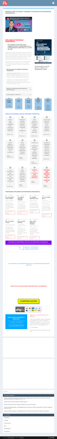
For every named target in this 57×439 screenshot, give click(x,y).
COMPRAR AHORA (28, 301)
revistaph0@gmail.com (42, 324)
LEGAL (5, 425)
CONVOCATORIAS (7, 423)
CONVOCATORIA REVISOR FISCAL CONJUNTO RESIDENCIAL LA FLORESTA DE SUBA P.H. (20, 404)
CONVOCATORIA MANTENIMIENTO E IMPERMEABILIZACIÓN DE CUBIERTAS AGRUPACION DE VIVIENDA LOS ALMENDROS (26, 411)
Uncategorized (7, 431)
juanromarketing (11, 437)
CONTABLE (6, 420)
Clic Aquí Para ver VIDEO (9, 212)
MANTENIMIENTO (7, 428)
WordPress (22, 437)
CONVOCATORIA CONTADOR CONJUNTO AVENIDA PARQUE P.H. (16, 401)
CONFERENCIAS (7, 417)
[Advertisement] (28, 348)
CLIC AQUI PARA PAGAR (16, 325)
